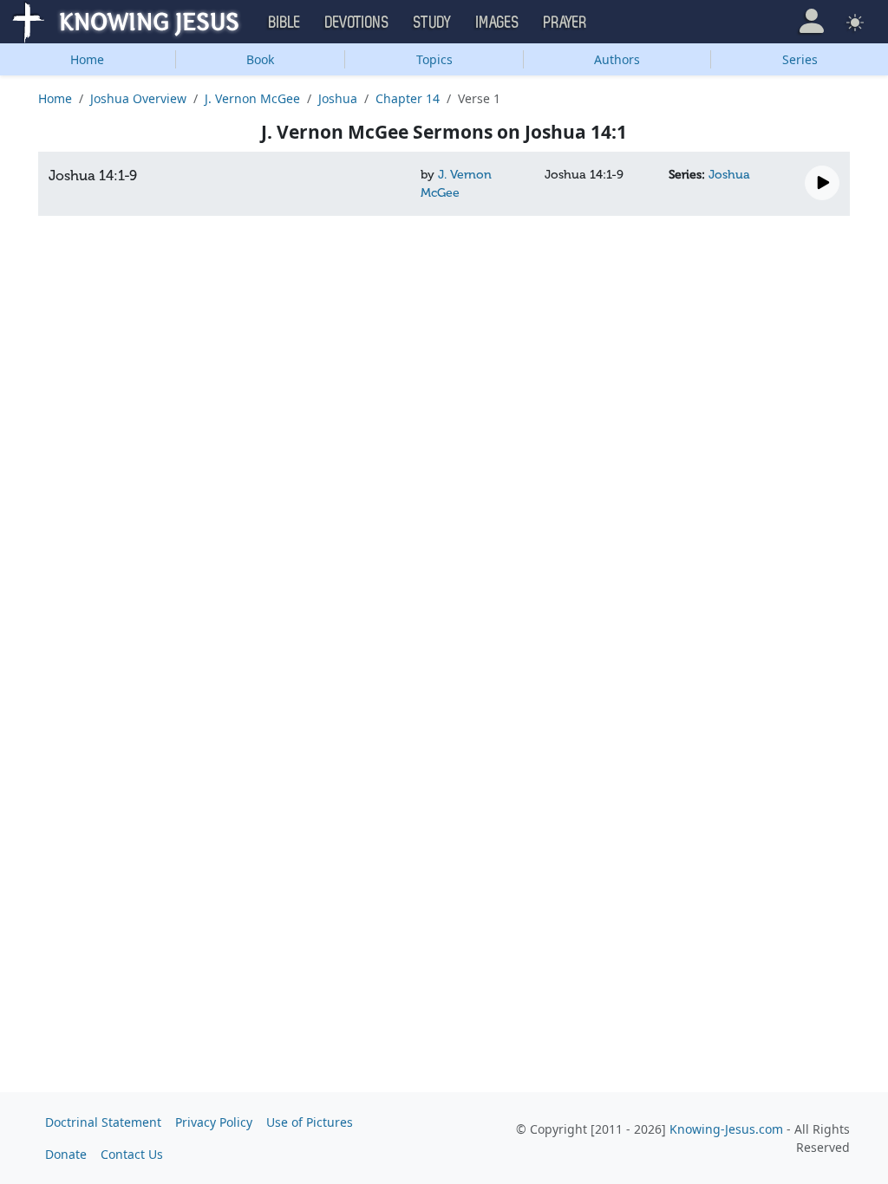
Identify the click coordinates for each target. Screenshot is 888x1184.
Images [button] (497, 22)
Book (260, 59)
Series (800, 59)
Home (87, 59)
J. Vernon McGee (252, 98)
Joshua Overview (138, 98)
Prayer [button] (565, 22)
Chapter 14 (407, 98)
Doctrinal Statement (103, 1122)
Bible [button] (285, 22)
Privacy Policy (213, 1122)
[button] (811, 21)
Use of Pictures (309, 1122)
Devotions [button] (357, 22)
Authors (617, 59)
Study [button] (433, 22)
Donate (66, 1154)
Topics (434, 59)
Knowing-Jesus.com (726, 1129)
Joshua (337, 98)
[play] (822, 183)
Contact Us (132, 1154)
